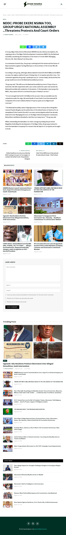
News (4, 19)
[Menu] (5, 4)
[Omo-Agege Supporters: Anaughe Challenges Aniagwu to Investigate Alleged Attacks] (7, 468)
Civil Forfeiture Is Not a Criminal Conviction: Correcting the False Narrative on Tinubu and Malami (37, 437)
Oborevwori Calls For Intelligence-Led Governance (29, 484)
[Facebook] (29, 46)
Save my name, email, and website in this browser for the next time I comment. (30, 295)
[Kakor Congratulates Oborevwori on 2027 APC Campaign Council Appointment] (7, 448)
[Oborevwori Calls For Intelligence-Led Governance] (7, 486)
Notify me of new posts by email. (17, 302)
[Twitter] (36, 46)
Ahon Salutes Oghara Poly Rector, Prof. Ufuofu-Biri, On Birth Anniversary (36, 502)
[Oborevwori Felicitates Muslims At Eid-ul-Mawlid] (7, 477)
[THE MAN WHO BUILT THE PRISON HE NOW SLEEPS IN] (7, 411)
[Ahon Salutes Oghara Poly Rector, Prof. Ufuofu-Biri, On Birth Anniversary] (7, 504)
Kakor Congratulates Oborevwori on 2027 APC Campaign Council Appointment (37, 446)
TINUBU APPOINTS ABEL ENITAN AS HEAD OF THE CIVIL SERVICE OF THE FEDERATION (48, 190)
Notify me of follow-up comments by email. (20, 298)
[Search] (61, 4)
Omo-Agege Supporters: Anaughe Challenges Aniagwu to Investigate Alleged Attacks (37, 466)
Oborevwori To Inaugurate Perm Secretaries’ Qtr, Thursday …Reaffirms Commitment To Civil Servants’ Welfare (47, 217)
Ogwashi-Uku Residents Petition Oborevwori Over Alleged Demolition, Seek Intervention (16, 217)
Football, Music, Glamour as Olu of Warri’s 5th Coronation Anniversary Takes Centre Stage (36, 428)
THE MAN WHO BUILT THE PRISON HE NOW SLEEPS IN (29, 409)
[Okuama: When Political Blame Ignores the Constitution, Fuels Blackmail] (7, 495)
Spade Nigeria (9, 34)
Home (4, 15)
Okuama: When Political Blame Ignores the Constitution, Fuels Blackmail (35, 493)
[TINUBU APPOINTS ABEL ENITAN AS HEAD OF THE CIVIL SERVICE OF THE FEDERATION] (48, 178)
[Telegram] (43, 46)
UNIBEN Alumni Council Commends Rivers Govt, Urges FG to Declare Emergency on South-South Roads (17, 190)
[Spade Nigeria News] (33, 4)
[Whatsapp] (23, 46)
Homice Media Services (40, 529)
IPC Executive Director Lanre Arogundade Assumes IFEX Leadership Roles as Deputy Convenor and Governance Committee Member (48, 246)
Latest (8, 15)
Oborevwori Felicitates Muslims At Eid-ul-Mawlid (28, 474)
